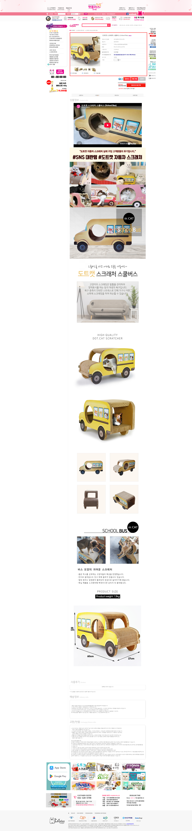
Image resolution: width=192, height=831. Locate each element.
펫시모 (140, 25)
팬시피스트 (122, 25)
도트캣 (131, 25)
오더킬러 (136, 25)
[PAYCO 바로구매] (136, 85)
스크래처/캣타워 (80, 30)
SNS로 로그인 (97, 13)
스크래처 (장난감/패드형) (91, 30)
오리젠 (127, 25)
